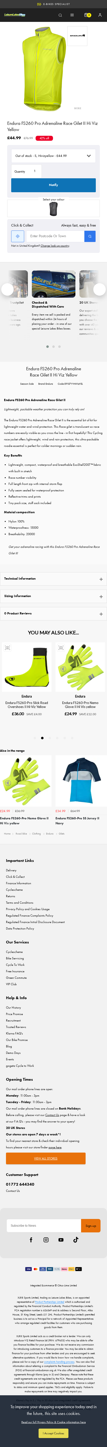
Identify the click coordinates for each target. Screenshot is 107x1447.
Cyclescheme (14, 889)
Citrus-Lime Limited (67, 1285)
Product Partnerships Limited (49, 1302)
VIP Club (11, 984)
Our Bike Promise (17, 1040)
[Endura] (77, 36)
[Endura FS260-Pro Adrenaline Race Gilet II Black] (53, 208)
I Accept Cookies (53, 1433)
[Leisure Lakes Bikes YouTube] (60, 1239)
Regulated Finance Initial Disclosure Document (35, 922)
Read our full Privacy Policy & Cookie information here (53, 1422)
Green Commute (16, 978)
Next (102, 792)
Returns (10, 896)
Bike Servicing (15, 958)
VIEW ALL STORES (45, 1158)
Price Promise (14, 1014)
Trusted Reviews (16, 1027)
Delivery (11, 870)
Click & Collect (15, 877)
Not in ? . (40, 246)
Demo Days (13, 1053)
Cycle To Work (15, 965)
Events (10, 1059)
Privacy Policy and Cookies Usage (28, 909)
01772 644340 (20, 1184)
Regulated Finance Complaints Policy (29, 915)
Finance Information (18, 883)
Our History (13, 1007)
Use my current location (17, 236)
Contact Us (13, 1191)
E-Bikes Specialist (56, 4)
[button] (48, 347)
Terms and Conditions (19, 902)
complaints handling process (59, 1361)
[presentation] (7, 289)
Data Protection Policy (20, 928)
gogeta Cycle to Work (20, 1066)
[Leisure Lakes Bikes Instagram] (46, 1239)
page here (55, 1147)
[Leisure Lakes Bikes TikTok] (75, 1239)
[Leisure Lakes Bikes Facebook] (31, 1239)
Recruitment (13, 1020)
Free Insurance (15, 971)
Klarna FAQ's (14, 1033)
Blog (9, 1046)
